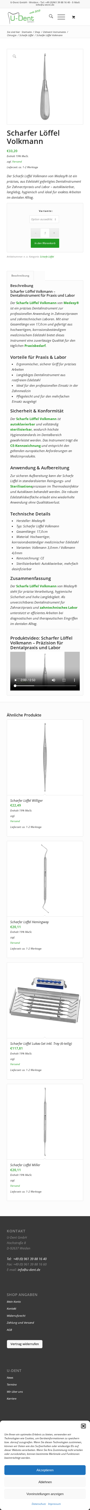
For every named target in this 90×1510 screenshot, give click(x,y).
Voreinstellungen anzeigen (45, 1494)
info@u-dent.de (45, 4)
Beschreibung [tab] (20, 275)
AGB (9, 1330)
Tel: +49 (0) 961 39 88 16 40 (27, 1259)
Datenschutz (39, 1504)
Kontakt (11, 1308)
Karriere (11, 1399)
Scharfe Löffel (47, 256)
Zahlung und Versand (20, 1323)
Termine (12, 1384)
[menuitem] (49, 17)
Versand (17, 161)
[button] (83, 1426)
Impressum (54, 1504)
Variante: (46, 210)
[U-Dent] (24, 17)
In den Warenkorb (45, 243)
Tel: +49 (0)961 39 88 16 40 (55, 2)
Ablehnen (45, 1482)
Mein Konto (14, 1302)
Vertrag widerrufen (24, 1344)
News (10, 1378)
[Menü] (59, 17)
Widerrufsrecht (16, 1316)
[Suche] (49, 17)
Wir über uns (15, 1392)
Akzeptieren (45, 1470)
